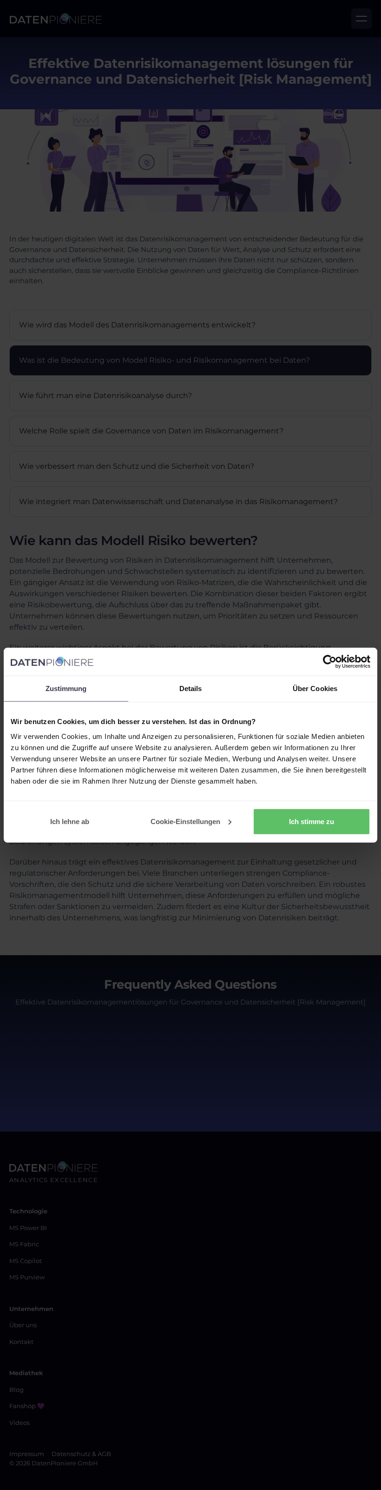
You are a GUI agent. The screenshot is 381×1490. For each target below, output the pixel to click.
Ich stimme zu (311, 821)
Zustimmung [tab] (66, 688)
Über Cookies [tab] (315, 688)
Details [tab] (190, 688)
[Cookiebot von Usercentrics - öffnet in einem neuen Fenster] (329, 662)
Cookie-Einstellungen (185, 821)
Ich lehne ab (69, 821)
